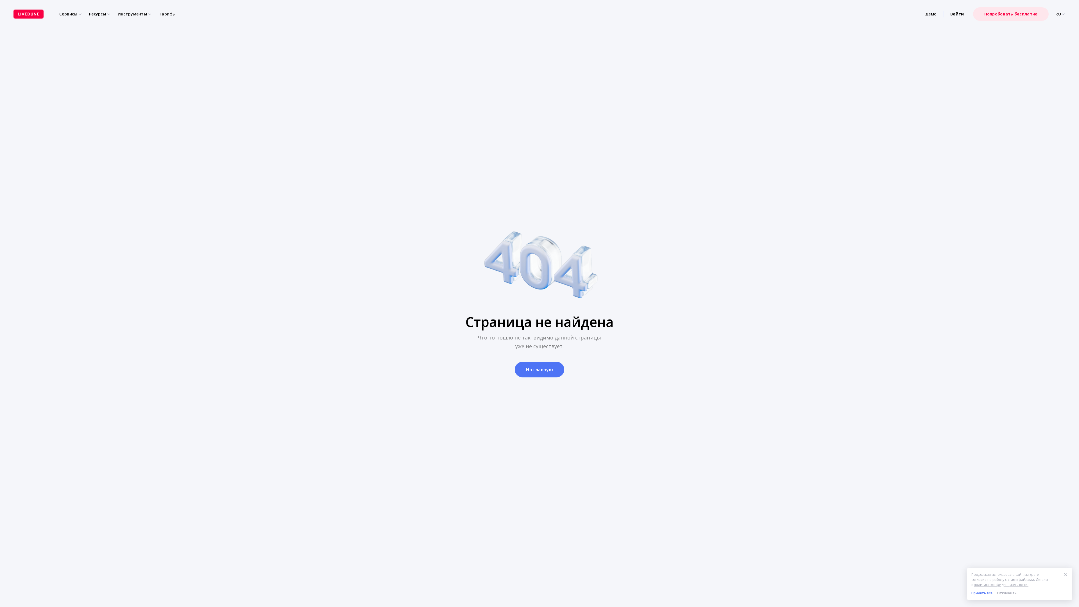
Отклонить (1007, 593)
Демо (931, 14)
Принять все (981, 593)
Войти (957, 14)
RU (1058, 14)
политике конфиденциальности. (1001, 584)
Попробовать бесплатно (1011, 14)
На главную (539, 369)
